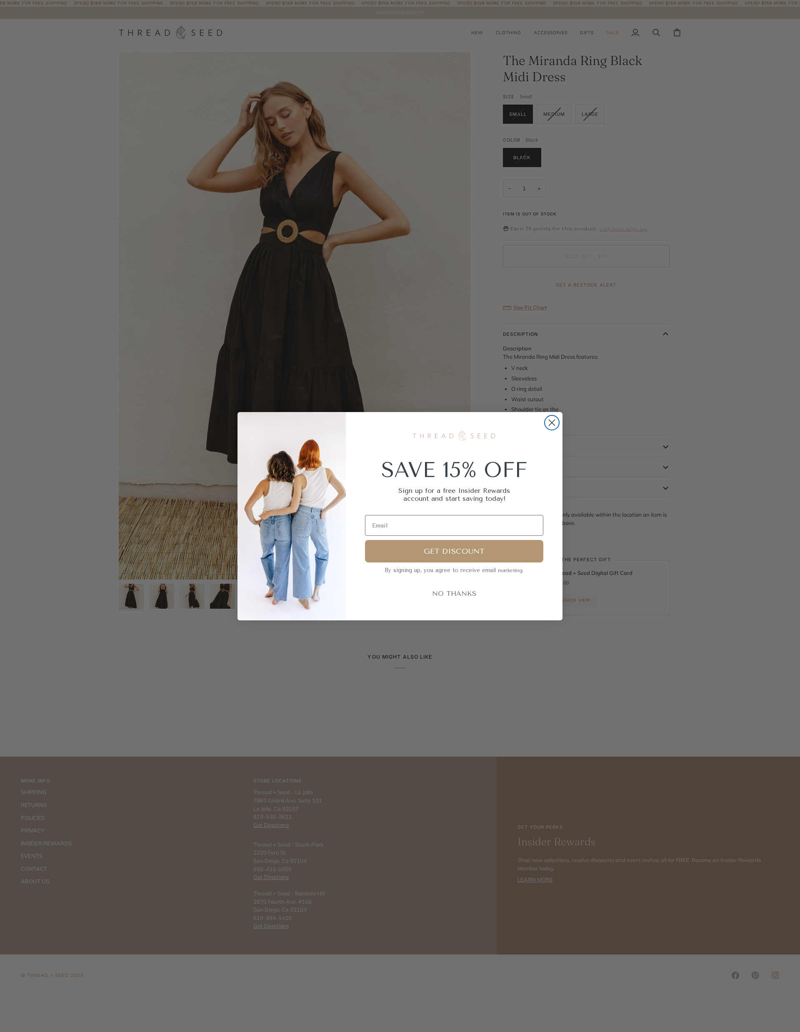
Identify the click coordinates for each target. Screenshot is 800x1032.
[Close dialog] (552, 422)
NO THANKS (454, 593)
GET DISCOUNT (454, 551)
